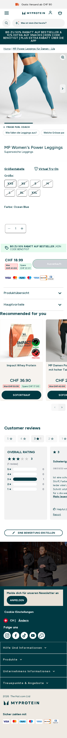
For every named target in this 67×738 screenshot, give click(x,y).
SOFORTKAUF (21, 395)
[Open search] (6, 23)
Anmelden (17, 600)
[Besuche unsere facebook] (15, 635)
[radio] (10, 184)
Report (57, 514)
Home (7, 48)
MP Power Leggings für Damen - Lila (34, 48)
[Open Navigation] (6, 13)
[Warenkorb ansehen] (60, 13)
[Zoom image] (63, 57)
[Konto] (51, 13)
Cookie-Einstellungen (19, 611)
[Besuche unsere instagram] (7, 635)
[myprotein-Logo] (33, 13)
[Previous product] (54, 407)
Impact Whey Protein (21, 365)
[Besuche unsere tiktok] (24, 635)
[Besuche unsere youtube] (32, 635)
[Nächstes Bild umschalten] (63, 88)
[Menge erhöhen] (22, 228)
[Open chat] (41, 635)
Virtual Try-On (48, 168)
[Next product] (62, 407)
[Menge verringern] (9, 228)
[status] (15, 228)
